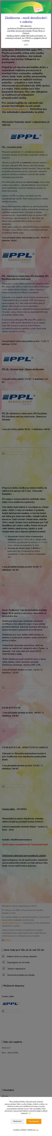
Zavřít (26, 44)
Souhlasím (34, 1121)
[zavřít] (46, 5)
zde (29, 1113)
